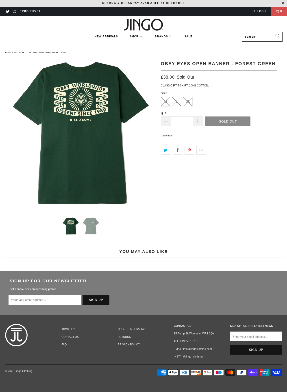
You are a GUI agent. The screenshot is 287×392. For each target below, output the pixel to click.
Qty (164, 113)
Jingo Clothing (24, 371)
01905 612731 (30, 11)
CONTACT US (70, 336)
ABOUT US (68, 329)
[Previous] (9, 134)
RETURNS (124, 336)
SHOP (134, 36)
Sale (188, 36)
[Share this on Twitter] (165, 150)
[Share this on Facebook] (177, 150)
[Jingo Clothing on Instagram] (14, 11)
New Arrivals (106, 36)
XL (188, 101)
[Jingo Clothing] (143, 25)
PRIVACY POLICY (129, 344)
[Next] (152, 134)
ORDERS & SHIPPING (131, 329)
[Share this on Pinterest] (189, 150)
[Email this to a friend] (201, 150)
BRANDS (161, 36)
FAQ (64, 344)
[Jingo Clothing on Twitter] (7, 11)
